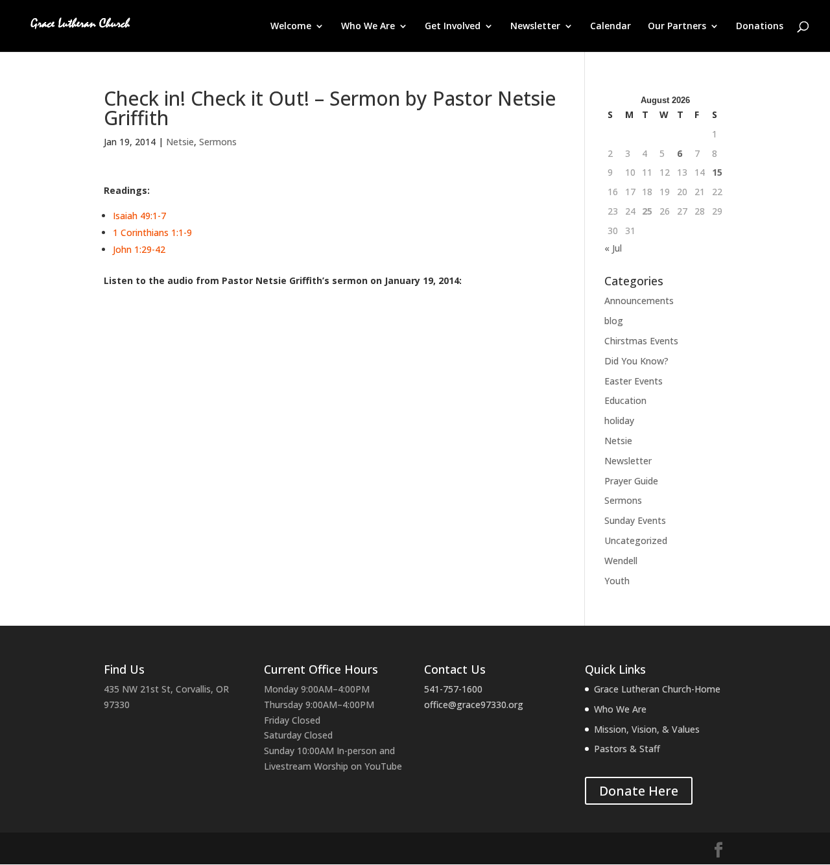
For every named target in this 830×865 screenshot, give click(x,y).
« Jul (613, 248)
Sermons (218, 142)
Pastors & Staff (627, 748)
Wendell (620, 560)
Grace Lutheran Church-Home (657, 689)
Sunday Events (635, 520)
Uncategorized (635, 540)
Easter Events (633, 381)
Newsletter (535, 26)
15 (717, 172)
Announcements (639, 300)
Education (625, 400)
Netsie (180, 142)
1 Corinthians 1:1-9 (152, 232)
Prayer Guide (631, 481)
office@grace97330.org (473, 704)
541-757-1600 (453, 689)
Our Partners (677, 26)
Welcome (290, 26)
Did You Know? (636, 361)
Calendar (610, 26)
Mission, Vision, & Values (647, 729)
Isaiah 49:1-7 (139, 215)
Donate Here (638, 791)
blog (613, 320)
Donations (759, 26)
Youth (617, 581)
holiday (619, 420)
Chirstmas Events (641, 341)
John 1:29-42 (139, 249)
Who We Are (368, 26)
